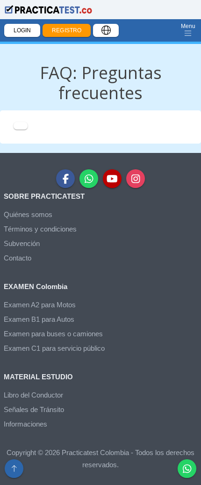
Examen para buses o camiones (53, 334)
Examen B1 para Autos (39, 319)
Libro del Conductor (33, 395)
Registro (66, 30)
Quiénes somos (28, 214)
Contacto (17, 258)
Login (22, 30)
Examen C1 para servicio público (54, 348)
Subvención (22, 243)
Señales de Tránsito (34, 409)
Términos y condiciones (40, 229)
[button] (187, 468)
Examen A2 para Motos (40, 305)
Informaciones (25, 424)
